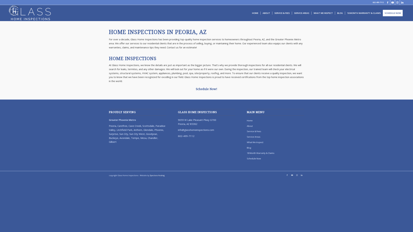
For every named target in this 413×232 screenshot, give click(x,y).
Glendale (148, 129)
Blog (249, 147)
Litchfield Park (124, 129)
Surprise (113, 133)
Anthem (138, 129)
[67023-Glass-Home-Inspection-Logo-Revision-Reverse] (30, 13)
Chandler (152, 138)
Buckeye (113, 138)
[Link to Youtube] (392, 2)
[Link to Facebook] (387, 2)
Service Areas (253, 136)
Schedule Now (254, 158)
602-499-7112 (378, 2)
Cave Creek (135, 125)
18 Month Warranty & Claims (260, 153)
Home (250, 120)
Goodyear (151, 133)
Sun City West (137, 133)
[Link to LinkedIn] (402, 2)
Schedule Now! (206, 89)
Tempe (135, 138)
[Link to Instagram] (397, 2)
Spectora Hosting (157, 175)
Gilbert (112, 141)
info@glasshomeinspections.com (196, 129)
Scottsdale (148, 125)
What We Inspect (255, 142)
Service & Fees (254, 131)
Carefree (122, 125)
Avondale (125, 138)
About (250, 126)
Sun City (123, 133)
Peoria (112, 125)
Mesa (143, 138)
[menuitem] (255, 13)
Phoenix (158, 129)
